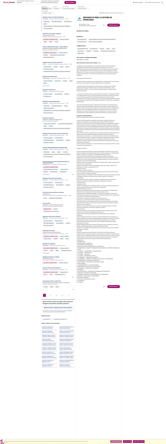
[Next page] (68, 295)
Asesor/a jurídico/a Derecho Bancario (52, 267)
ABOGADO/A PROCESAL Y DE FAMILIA (51, 257)
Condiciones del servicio (62, 310)
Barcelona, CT (47, 319)
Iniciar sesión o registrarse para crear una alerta (59, 307)
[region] (83, 441)
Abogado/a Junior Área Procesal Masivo (52, 178)
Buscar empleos (70, 2)
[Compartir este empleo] (104, 25)
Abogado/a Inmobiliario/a (49, 89)
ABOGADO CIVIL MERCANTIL (49, 243)
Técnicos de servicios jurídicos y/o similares (53, 192)
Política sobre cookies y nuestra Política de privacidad (55, 311)
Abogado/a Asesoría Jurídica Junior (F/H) (52, 62)
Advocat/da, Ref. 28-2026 (49, 230)
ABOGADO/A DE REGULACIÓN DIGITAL (51, 101)
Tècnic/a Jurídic (46, 203)
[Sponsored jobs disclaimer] (124, 13)
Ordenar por (44, 6)
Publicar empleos (139, 2)
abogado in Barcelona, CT (60, 319)
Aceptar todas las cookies (139, 441)
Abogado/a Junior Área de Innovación (52, 216)
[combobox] (27, 2)
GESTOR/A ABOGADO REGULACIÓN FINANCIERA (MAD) (55, 147)
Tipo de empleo (66, 6)
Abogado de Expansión (48, 118)
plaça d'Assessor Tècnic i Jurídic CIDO (52, 281)
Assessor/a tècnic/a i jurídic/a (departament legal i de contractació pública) (56, 162)
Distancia (55, 6)
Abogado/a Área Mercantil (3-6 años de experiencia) (55, 133)
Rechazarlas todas (127, 441)
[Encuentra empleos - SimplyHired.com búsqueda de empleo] (9, 2)
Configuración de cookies (116, 441)
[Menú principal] (162, 2)
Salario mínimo (81, 6)
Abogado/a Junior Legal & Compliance (52, 33)
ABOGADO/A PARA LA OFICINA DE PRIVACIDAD (53, 17)
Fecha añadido (45, 11)
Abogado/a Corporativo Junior (50, 76)
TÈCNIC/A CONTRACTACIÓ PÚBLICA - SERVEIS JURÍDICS (55, 47)
